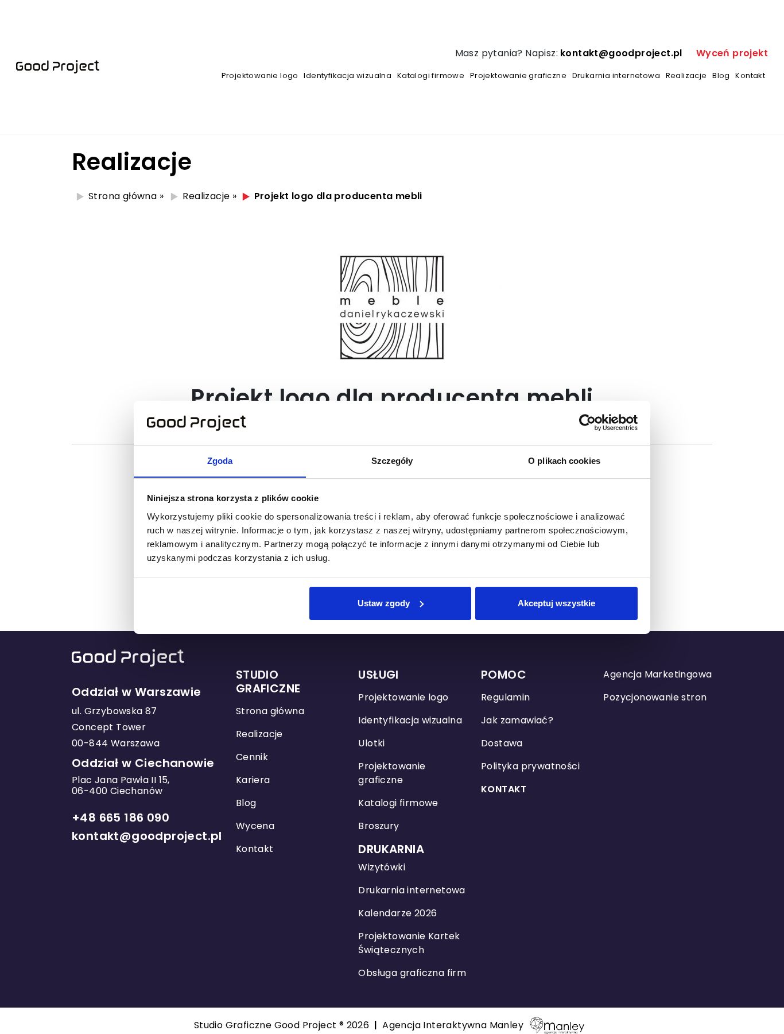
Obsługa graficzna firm (412, 972)
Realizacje (686, 75)
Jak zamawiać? (517, 720)
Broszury (378, 825)
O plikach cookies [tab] (564, 460)
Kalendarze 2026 (397, 913)
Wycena (255, 825)
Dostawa (502, 743)
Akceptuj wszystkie (556, 603)
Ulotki (371, 743)
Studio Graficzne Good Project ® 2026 (288, 1025)
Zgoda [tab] (220, 460)
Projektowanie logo (260, 75)
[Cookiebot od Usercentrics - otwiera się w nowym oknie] (587, 422)
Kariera (253, 780)
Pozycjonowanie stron (655, 697)
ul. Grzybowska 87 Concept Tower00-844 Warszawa (116, 727)
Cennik (252, 757)
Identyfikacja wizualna (347, 75)
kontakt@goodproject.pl (621, 53)
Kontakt (750, 75)
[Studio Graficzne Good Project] (57, 67)
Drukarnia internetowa (616, 75)
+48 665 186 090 (120, 818)
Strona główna (122, 196)
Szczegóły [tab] (392, 460)
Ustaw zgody (384, 603)
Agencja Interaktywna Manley (452, 1025)
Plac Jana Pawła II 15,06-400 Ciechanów (121, 785)
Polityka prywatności (530, 766)
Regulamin (505, 697)
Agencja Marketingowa (657, 674)
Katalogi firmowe (430, 75)
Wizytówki (381, 867)
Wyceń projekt (732, 53)
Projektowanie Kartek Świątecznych (409, 943)
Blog (721, 75)
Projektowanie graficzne (518, 75)
